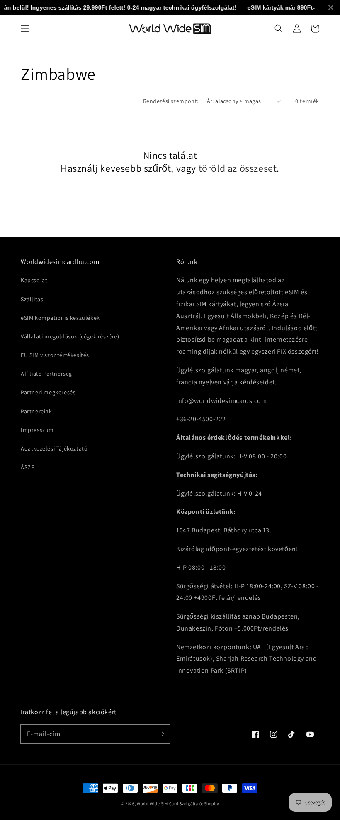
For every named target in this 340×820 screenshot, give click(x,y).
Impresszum (37, 430)
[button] (25, 28)
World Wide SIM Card (157, 803)
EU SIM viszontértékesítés (55, 355)
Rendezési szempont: (171, 101)
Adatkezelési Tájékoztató (54, 448)
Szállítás (32, 299)
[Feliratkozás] (161, 734)
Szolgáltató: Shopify (199, 803)
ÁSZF (27, 467)
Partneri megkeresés (48, 392)
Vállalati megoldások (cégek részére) (70, 336)
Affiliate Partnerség (46, 373)
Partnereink (36, 411)
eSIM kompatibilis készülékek (60, 317)
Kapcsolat (34, 280)
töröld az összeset (238, 168)
